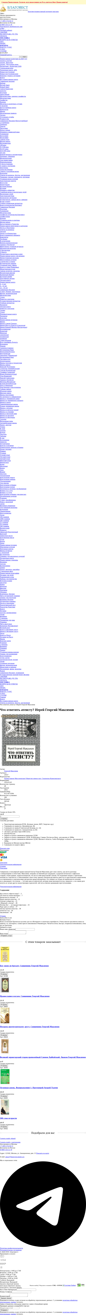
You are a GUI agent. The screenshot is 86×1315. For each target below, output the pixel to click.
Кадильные (4, 509)
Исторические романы (8, 263)
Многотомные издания (8, 260)
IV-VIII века (4, 147)
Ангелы (3, 564)
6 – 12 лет (3, 286)
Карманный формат (7, 275)
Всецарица (4, 344)
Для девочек (4, 483)
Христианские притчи (8, 181)
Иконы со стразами (7, 412)
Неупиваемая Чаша (7, 350)
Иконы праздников (7, 395)
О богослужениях (6, 164)
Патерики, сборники (7, 156)
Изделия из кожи (6, 581)
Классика (3, 318)
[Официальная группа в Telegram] (43, 1246)
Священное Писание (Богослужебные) (14, 121)
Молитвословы (5, 98)
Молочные (4, 466)
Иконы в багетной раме (8, 414)
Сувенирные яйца (6, 571)
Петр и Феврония (6, 385)
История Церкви (6, 186)
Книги (2, 609)
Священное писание (7, 81)
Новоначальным (6, 162)
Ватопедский (4, 528)
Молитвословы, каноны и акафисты (13, 96)
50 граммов (4, 524)
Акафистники (5, 216)
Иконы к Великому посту (9, 631)
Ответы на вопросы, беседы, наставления (15, 175)
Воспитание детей (6, 194)
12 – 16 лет (4, 288)
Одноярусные (5, 455)
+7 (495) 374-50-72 (6, 21)
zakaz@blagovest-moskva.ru (14, 1157)
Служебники (4, 122)
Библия (2, 83)
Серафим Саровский (7, 372)
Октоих (2, 115)
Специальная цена (6, 68)
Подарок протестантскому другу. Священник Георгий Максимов (29, 1027)
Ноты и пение (5, 130)
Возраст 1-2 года (6, 492)
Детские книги (5, 280)
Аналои (3, 430)
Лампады (3, 442)
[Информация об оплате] (43, 856)
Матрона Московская (7, 382)
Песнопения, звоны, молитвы (10, 669)
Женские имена (5, 393)
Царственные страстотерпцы (10, 387)
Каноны (3, 102)
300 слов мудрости (8, 1118)
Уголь (2, 539)
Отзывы (3, 916)
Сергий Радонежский (7, 370)
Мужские (3, 586)
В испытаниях (5, 241)
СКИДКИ (3, 32)
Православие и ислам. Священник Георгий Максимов (25, 996)
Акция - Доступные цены (9, 64)
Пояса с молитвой (6, 502)
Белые (2, 464)
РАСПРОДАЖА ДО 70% (9, 34)
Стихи (2, 297)
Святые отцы (4, 139)
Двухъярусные (5, 457)
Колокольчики (5, 566)
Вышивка (3, 646)
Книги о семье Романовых (9, 267)
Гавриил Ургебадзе (7, 380)
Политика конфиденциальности (11, 1248)
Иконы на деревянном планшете (11, 400)
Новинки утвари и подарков (10, 76)
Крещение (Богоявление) (9, 626)
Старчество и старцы (7, 261)
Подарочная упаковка (8, 601)
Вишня (2, 472)
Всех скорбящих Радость (9, 342)
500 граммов (4, 526)
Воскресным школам (7, 273)
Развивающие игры (7, 577)
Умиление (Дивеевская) (8, 355)
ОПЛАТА (3, 36)
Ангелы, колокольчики (8, 613)
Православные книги (7, 282)
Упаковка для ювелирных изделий (12, 556)
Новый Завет (4, 87)
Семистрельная (5, 340)
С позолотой (4, 552)
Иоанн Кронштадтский (8, 374)
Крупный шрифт (6, 276)
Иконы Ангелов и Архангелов (11, 363)
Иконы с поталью (6, 408)
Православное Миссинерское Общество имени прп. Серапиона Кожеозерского (32, 778)
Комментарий (5, 1296)
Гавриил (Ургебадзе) (7, 245)
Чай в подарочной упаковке (10, 596)
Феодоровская (5, 353)
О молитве (4, 106)
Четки (2, 543)
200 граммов (4, 521)
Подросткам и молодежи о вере (11, 254)
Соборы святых (5, 389)
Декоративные (5, 511)
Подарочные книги (7, 558)
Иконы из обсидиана (7, 417)
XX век (2, 153)
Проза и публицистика (8, 233)
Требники (3, 124)
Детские (3, 231)
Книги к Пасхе (5, 635)
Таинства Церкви (6, 169)
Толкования (4, 134)
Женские (3, 588)
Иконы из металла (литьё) (9, 410)
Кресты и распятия (7, 445)
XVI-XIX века (5, 151)
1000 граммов (5, 519)
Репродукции (5, 184)
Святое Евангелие (6, 89)
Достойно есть (5, 359)
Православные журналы (8, 320)
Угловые (3, 453)
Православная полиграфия (9, 573)
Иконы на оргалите (7, 415)
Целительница (5, 361)
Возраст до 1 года (6, 490)
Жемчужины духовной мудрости (11, 246)
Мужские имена (6, 391)
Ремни (2, 584)
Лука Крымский (6, 376)
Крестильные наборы (7, 479)
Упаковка (3, 622)
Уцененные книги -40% (8, 70)
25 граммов (4, 522)
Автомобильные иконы (8, 423)
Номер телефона (6, 1292)
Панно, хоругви (5, 425)
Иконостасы (4, 462)
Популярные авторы (7, 278)
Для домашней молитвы (8, 507)
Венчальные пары (6, 421)
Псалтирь (3, 92)
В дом (2, 438)
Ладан (2, 515)
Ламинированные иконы (9, 404)
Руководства (4, 119)
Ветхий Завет (5, 85)
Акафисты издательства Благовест (12, 214)
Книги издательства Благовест (11, 205)
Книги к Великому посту (9, 629)
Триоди (2, 126)
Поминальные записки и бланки (11, 447)
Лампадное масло (6, 536)
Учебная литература (7, 303)
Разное (2, 671)
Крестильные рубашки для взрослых (13, 494)
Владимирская (5, 329)
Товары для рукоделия (8, 598)
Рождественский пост (8, 605)
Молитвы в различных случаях (11, 104)
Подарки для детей (7, 575)
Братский (3, 534)
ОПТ (2, 41)
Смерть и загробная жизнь (9, 171)
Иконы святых (5, 365)
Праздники (4, 168)
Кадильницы (4, 440)
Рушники (3, 498)
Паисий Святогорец (7, 378)
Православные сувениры (9, 560)
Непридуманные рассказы (9, 258)
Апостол (3, 91)
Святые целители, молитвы (10, 271)
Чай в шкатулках (6, 624)
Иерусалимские (5, 513)
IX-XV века (4, 149)
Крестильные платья (7, 487)
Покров (2, 346)
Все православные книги (9, 79)
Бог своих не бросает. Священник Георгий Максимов (24, 966)
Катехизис (3, 173)
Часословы (4, 128)
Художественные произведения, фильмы (14, 674)
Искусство (4, 183)
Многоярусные (5, 460)
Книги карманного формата (10, 235)
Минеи (2, 111)
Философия (4, 138)
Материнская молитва (8, 248)
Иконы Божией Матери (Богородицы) (13, 327)
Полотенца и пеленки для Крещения (13, 489)
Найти (25, 57)
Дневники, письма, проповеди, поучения (14, 177)
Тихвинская (4, 337)
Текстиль (3, 434)
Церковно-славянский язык (10, 132)
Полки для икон (5, 449)
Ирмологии (4, 109)
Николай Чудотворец (7, 367)
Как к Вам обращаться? (8, 1289)
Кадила (2, 432)
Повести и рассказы (7, 299)
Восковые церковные (7, 506)
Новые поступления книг (9, 74)
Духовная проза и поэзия (9, 179)
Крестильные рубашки (8, 485)
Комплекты (4, 237)
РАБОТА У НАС (6, 47)
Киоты (2, 541)
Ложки (2, 567)
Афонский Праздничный (9, 532)
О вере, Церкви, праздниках (10, 291)
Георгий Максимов (11, 771)
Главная (3, 697)
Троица (2, 650)
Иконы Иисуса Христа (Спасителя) (12, 325)
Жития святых (5, 141)
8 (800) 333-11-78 (6, 25)
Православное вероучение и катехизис (14, 226)
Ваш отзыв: (4, 933)
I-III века (3, 145)
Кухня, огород (5, 201)
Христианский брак (7, 196)
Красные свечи (5, 641)
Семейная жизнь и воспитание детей (13, 192)
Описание (3, 868)
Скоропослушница (6, 348)
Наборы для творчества (8, 579)
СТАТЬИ (3, 51)
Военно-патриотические (9, 243)
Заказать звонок (6, 1298)
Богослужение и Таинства (9, 224)
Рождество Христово (7, 607)
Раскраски (3, 305)
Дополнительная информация (10, 886)
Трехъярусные (5, 459)
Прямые (3, 451)
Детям (2, 614)
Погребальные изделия (8, 496)
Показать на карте (42, 1153)
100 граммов (4, 517)
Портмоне (3, 590)
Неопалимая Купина (7, 352)
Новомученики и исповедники (11, 154)
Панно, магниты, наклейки (10, 569)
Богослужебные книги (8, 107)
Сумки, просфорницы (8, 500)
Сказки (2, 310)
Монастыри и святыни (8, 667)
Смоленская (4, 335)
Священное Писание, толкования (12, 673)
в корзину (4, 818)
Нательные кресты (6, 549)
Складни (3, 419)
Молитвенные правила (8, 113)
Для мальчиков (5, 481)
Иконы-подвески (6, 551)
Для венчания (5, 475)
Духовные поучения (7, 663)
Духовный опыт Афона (8, 265)
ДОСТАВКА (5, 38)
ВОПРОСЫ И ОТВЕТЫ (9, 40)
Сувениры (3, 618)
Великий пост (5, 628)
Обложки (3, 592)
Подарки (3, 611)
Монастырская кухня (7, 269)
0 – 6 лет (3, 284)
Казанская (3, 331)
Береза (2, 468)
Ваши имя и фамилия (7, 929)
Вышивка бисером (6, 599)
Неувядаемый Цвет (7, 357)
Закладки (3, 582)
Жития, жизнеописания (8, 293)
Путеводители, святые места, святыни (13, 199)
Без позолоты (5, 554)
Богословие (4, 136)
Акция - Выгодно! (6, 62)
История (3, 188)
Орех (2, 470)
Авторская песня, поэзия (9, 659)
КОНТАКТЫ (4, 45)
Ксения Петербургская (8, 383)
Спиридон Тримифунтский (10, 368)
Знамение (3, 338)
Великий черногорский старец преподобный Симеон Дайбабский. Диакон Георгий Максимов (43, 1057)
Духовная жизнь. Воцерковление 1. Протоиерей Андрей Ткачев (29, 1088)
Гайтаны (3, 436)
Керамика (3, 562)
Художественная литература (10, 301)
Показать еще (5, 848)
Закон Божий (4, 94)
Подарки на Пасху (6, 637)
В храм (2, 429)
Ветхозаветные (5, 143)
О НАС (2, 49)
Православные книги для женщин (12, 256)
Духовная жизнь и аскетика (10, 220)
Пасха (2, 633)
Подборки (3, 239)
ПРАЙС (3, 43)
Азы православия (6, 160)
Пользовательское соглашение (11, 1250)
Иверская (3, 333)
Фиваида (3, 530)
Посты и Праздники (7, 228)
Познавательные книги (8, 314)
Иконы (2, 639)
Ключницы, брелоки (7, 594)
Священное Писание (7, 207)
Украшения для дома (7, 620)
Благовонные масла (7, 537)
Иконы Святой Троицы (8, 323)
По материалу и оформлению (10, 397)
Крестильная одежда (7, 477)
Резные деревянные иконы (9, 406)
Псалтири (3, 209)
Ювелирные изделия (7, 547)
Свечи (2, 504)
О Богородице (5, 250)
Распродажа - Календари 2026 (10, 66)
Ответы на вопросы (7, 230)
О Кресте (3, 252)
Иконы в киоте (5, 402)
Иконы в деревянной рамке (10, 398)
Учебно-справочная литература (11, 203)
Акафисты (3, 100)
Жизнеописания (6, 158)
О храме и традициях (7, 166)
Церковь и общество (7, 190)
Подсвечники (5, 444)
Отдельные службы (7, 117)
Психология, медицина (8, 198)
